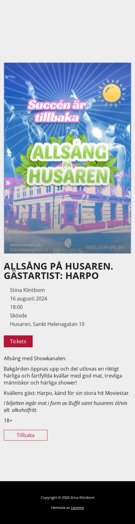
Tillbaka (26, 435)
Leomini (77, 507)
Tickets (18, 341)
